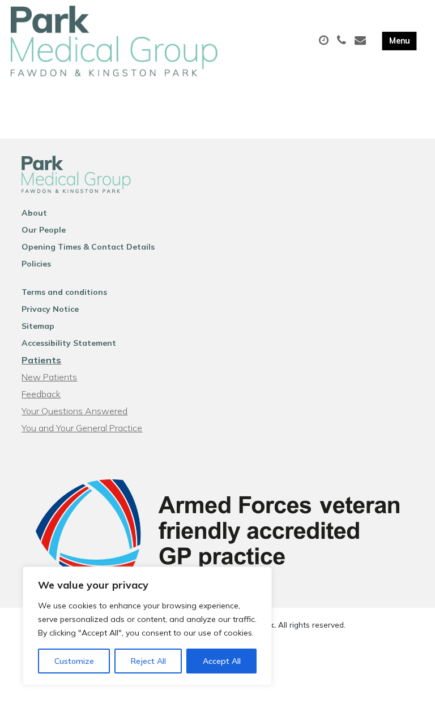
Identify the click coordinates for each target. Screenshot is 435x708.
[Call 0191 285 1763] (343, 40)
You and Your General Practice (82, 428)
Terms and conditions (64, 292)
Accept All (222, 661)
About (34, 213)
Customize (74, 661)
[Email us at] (362, 40)
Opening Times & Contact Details (88, 247)
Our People (44, 230)
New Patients (49, 377)
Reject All (148, 661)
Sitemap (38, 326)
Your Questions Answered (74, 411)
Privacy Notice (50, 309)
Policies (36, 264)
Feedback (41, 394)
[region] (147, 626)
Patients (41, 360)
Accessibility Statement (69, 343)
